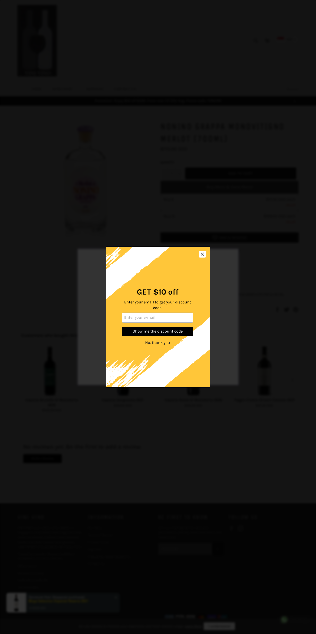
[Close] (202, 254)
